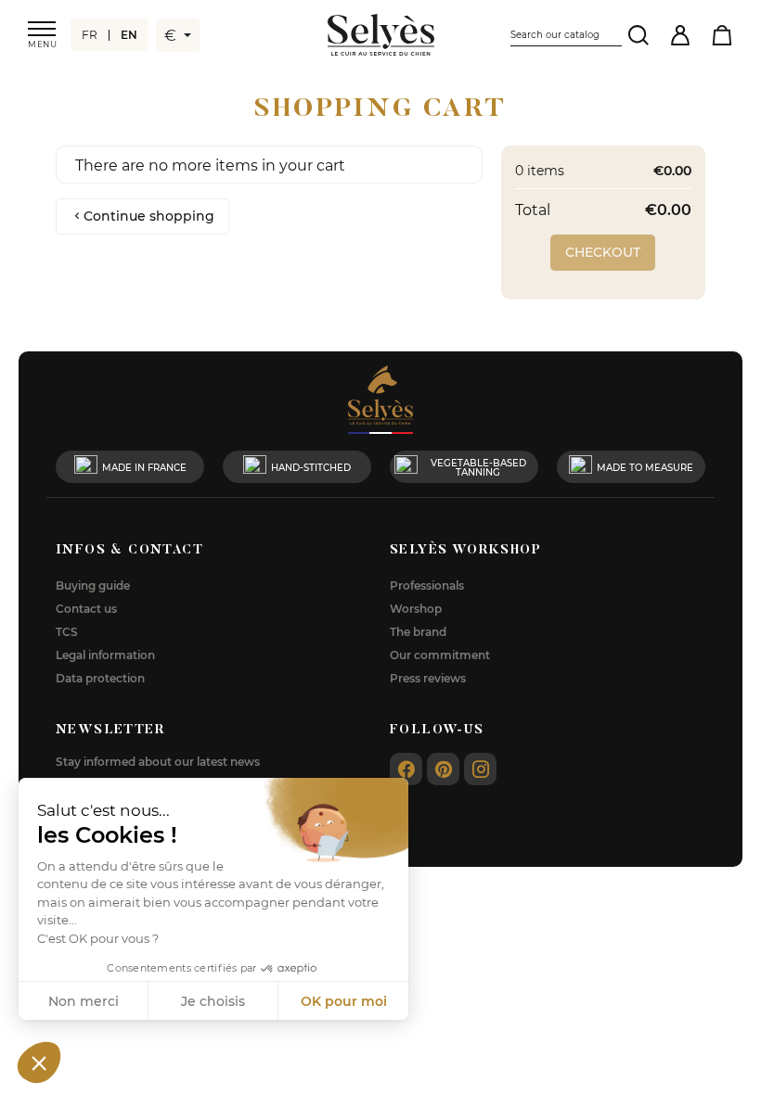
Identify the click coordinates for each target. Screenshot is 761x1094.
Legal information (105, 654)
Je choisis (213, 1001)
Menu (42, 44)
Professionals (427, 585)
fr (89, 34)
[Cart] (721, 34)
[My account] (679, 34)
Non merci (83, 1001)
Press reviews (428, 677)
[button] (39, 1062)
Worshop (416, 608)
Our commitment (440, 654)
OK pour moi (344, 1001)
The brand (418, 631)
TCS (67, 631)
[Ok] (638, 34)
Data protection (100, 677)
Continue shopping (149, 215)
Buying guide (93, 585)
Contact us (86, 608)
